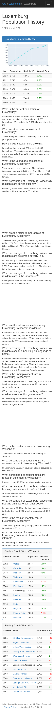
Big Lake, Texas (20, 660)
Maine (16, 604)
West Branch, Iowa (21, 656)
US (4, 3)
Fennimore (18, 586)
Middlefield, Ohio (20, 687)
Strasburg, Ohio (20, 669)
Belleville (17, 599)
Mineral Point (19, 613)
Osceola (17, 568)
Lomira (16, 595)
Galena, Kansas (20, 674)
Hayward (17, 608)
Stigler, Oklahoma (21, 642)
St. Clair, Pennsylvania (23, 638)
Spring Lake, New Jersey (24, 683)
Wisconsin (15, 3)
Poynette (17, 617)
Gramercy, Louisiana (22, 678)
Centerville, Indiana (21, 692)
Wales (16, 564)
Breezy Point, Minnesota (24, 651)
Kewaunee (18, 582)
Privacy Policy (9, 707)
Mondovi (17, 573)
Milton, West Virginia (22, 647)
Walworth (17, 577)
